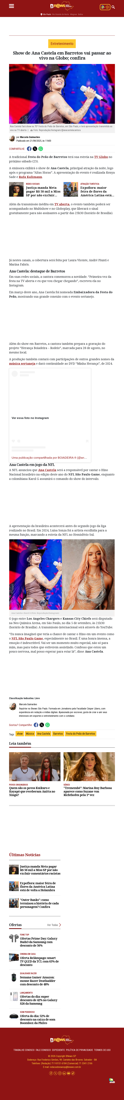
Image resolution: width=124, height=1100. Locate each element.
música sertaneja (22, 363)
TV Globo (101, 157)
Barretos (58, 733)
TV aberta (61, 204)
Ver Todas (52, 925)
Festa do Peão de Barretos (80, 733)
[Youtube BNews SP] (69, 1073)
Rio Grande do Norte (60, 14)
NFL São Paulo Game (27, 638)
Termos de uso (102, 1050)
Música (30, 733)
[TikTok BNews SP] (73, 1073)
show (20, 733)
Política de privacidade (79, 1050)
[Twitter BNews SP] (56, 1073)
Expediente (58, 1050)
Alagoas (73, 14)
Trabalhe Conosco (23, 1050)
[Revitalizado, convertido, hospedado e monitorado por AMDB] (112, 1080)
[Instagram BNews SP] (60, 1073)
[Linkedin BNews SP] (64, 1073)
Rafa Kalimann (30, 177)
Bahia (80, 14)
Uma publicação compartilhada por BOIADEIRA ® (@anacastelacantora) (59, 457)
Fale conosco (43, 1050)
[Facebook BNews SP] (51, 1073)
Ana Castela (43, 733)
